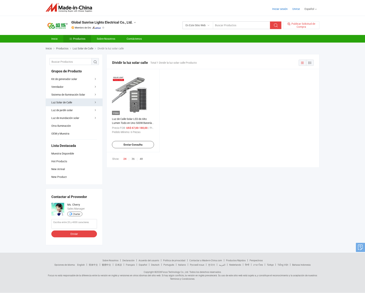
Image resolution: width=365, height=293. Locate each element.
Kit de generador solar (64, 79)
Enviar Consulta (133, 144)
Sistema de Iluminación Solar (68, 94)
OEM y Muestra (60, 133)
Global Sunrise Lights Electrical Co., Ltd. (102, 22)
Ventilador (57, 87)
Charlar (76, 213)
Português (168, 264)
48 (141, 159)
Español (143, 264)
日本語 (118, 264)
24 (124, 158)
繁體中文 (106, 264)
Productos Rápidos (236, 260)
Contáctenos (134, 38)
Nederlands (235, 264)
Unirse (296, 9)
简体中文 (93, 264)
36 (133, 159)
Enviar (74, 234)
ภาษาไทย (258, 264)
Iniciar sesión (280, 9)
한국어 (211, 264)
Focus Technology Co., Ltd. (175, 271)
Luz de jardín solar (62, 110)
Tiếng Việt (283, 264)
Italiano (182, 264)
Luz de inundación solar (65, 118)
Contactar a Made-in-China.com (205, 260)
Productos (79, 38)
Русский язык (197, 264)
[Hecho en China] (70, 7)
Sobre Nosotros (106, 38)
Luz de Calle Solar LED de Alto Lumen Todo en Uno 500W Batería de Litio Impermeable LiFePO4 (132, 123)
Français (130, 264)
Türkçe (270, 264)
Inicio (54, 38)
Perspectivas (256, 260)
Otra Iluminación (61, 125)
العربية (222, 264)
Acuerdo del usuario (149, 260)
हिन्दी (247, 264)
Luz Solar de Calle (61, 102)
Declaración (128, 260)
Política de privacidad (174, 260)
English (81, 264)
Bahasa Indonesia (301, 264)
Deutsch (155, 264)
